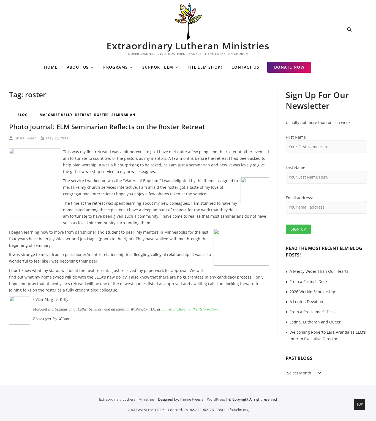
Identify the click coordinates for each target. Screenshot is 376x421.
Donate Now (289, 67)
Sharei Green (25, 138)
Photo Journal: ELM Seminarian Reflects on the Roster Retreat (107, 126)
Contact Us (245, 67)
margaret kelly (56, 114)
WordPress (216, 399)
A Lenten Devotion (306, 301)
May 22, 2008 (56, 138)
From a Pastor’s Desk (308, 281)
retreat (83, 114)
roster (101, 114)
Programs (115, 67)
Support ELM (157, 67)
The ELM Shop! (205, 67)
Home (51, 67)
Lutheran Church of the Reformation (189, 309)
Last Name (295, 167)
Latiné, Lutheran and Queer (315, 322)
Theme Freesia (191, 399)
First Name (296, 137)
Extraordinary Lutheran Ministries (188, 45)
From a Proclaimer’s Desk (313, 311)
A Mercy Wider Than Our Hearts (319, 271)
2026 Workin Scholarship (312, 291)
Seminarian (123, 114)
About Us (78, 67)
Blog (22, 114)
